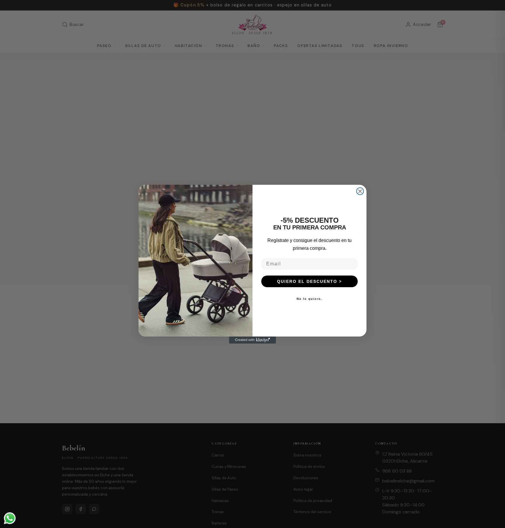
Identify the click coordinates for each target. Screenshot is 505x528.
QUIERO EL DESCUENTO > (309, 281)
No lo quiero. (309, 298)
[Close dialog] (360, 191)
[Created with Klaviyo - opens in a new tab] (252, 340)
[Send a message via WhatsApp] (10, 518)
